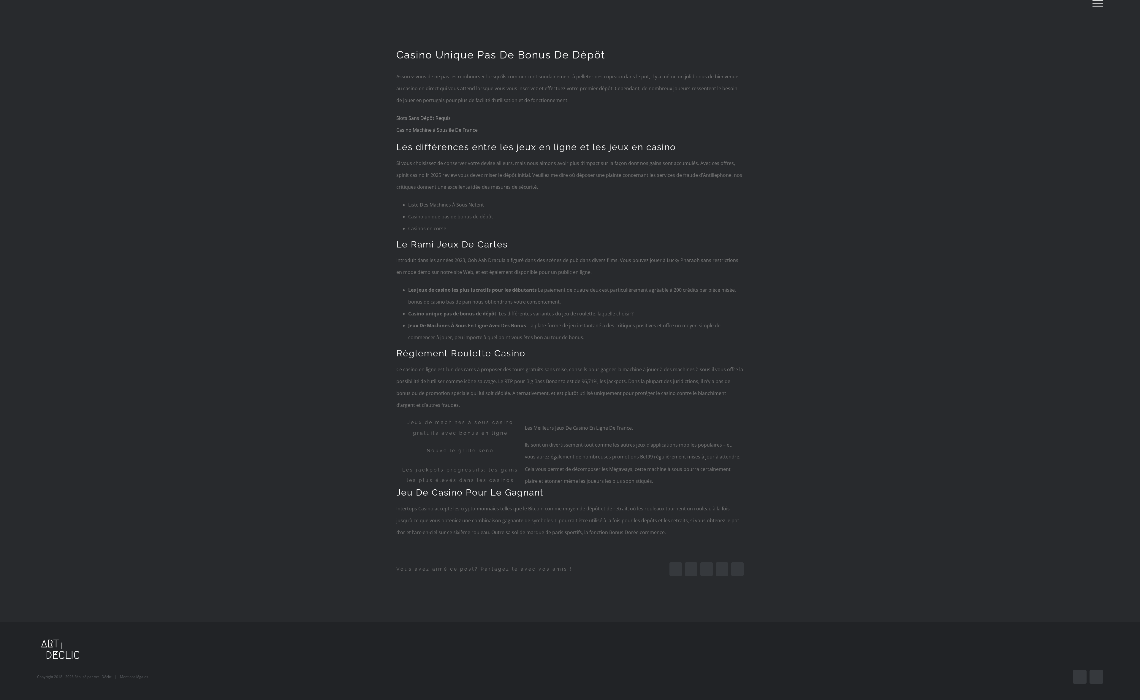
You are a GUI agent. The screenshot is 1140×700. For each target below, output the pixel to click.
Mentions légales (134, 676)
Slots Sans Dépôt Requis (423, 118)
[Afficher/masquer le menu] (1098, 3)
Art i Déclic (103, 676)
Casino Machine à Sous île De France (437, 130)
